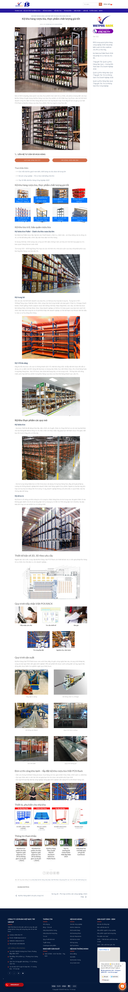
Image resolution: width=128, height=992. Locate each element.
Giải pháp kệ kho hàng (38, 16)
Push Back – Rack (79, 200)
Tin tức (45, 936)
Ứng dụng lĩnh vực (65, 16)
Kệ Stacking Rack (75, 933)
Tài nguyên (67, 10)
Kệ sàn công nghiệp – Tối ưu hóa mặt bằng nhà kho (36, 176)
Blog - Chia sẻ (47, 927)
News (101, 10)
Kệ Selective (20, 424)
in (18, 973)
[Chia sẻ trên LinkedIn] (57, 873)
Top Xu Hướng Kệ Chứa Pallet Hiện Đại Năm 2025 (66, 853)
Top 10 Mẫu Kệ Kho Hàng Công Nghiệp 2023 (34, 180)
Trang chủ (18, 10)
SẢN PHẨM (77, 10)
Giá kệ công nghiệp (76, 924)
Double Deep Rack (60, 200)
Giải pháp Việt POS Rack (52, 16)
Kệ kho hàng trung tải (41, 219)
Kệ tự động (73, 954)
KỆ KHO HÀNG (47, 10)
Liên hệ (85, 10)
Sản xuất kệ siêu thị (103, 927)
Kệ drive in (19, 496)
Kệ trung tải (20, 297)
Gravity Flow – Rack (79, 219)
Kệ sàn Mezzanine (75, 936)
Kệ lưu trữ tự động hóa (31, 10)
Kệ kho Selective (75, 927)
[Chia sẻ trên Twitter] (47, 873)
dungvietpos (58, 24)
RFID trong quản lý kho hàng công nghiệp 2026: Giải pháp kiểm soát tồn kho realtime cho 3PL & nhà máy (103, 46)
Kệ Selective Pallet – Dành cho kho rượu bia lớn (34, 231)
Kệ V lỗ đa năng (60, 219)
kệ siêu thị (57, 10)
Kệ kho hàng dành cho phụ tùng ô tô (30, 896)
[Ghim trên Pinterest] (54, 873)
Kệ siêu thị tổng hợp (103, 924)
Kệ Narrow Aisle (75, 939)
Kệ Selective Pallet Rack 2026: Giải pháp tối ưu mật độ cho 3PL (103, 55)
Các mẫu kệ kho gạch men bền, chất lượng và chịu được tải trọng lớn (42, 171)
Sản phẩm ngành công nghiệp (106, 930)
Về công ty (46, 924)
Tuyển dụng (93, 10)
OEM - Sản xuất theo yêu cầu (106, 944)
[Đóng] (123, 964)
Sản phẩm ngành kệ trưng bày (106, 933)
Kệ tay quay (74, 942)
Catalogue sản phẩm (49, 945)
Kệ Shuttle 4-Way (75, 960)
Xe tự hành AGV (75, 963)
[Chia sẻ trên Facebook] (44, 873)
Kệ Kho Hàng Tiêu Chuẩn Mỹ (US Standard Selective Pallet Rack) (51, 854)
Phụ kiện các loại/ (102, 936)
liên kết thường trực (81, 880)
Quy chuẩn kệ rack (49, 939)
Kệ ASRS (72, 957)
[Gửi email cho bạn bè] (51, 873)
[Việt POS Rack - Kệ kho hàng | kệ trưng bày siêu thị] (22, 4)
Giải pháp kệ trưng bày (50, 933)
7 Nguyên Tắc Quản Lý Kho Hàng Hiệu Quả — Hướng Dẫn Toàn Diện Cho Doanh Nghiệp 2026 (103, 65)
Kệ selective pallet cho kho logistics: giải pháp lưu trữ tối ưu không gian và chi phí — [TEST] (21, 855)
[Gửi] (100, 4)
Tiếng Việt (106, 4)
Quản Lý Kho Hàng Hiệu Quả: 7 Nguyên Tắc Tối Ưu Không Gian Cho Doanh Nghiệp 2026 (103, 75)
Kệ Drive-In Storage (23, 219)
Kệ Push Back (74, 945)
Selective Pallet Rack (22, 200)
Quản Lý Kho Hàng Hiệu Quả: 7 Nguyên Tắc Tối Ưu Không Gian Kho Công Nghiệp (103, 83)
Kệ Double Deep (75, 930)
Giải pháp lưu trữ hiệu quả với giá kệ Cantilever (81, 852)
